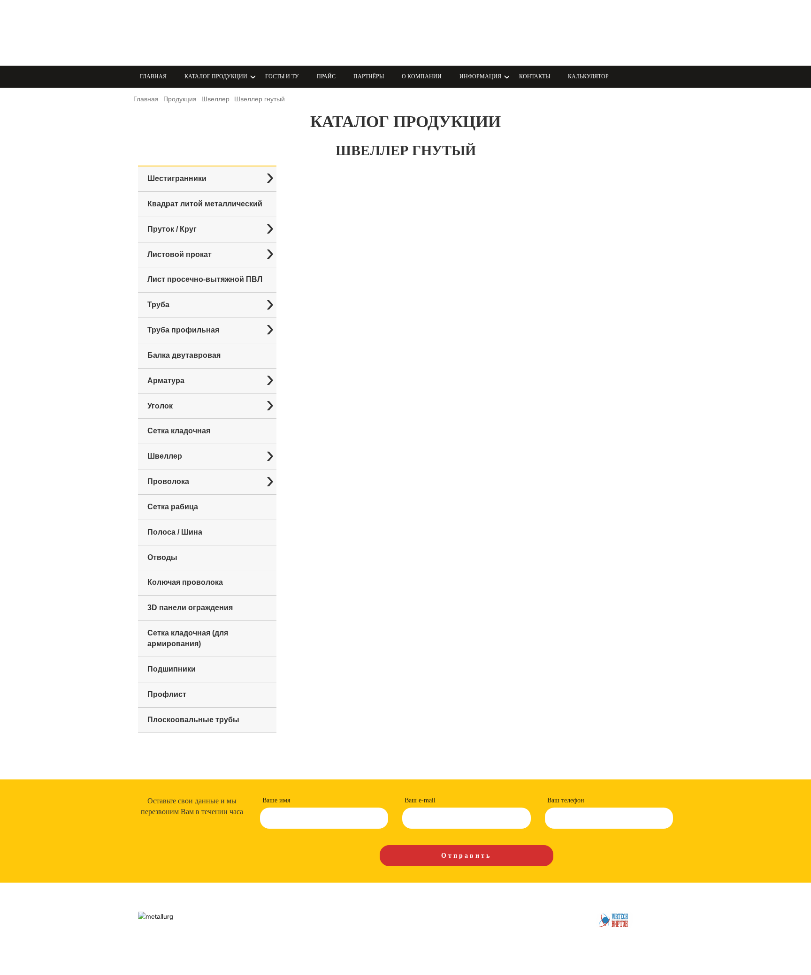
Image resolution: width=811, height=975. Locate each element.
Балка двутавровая (184, 355)
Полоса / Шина (174, 532)
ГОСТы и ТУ (282, 76)
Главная (153, 76)
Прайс (326, 76)
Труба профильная (183, 330)
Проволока (168, 481)
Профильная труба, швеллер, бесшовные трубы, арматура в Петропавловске (192, 33)
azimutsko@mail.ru (453, 43)
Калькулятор (588, 76)
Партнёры (368, 76)
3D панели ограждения (190, 608)
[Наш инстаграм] (293, 31)
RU (374, 32)
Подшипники (171, 669)
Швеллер (164, 456)
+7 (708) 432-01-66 (453, 32)
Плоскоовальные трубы (193, 720)
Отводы (162, 557)
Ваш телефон (565, 800)
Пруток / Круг (172, 229)
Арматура (165, 381)
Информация (483, 916)
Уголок (160, 406)
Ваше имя (276, 800)
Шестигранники (177, 178)
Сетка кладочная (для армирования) (187, 638)
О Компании (422, 76)
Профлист (166, 694)
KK (343, 32)
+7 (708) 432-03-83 (453, 21)
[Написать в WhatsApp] (273, 31)
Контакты (534, 76)
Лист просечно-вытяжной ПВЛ (204, 279)
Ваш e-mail (420, 800)
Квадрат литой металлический (204, 204)
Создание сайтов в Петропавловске (614, 920)
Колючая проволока (185, 582)
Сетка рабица (172, 507)
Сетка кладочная (178, 431)
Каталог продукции (288, 916)
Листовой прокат (179, 254)
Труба (158, 305)
